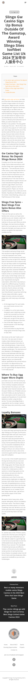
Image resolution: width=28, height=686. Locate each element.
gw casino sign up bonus (12, 99)
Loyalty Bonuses (10, 92)
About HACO (13, 644)
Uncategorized (14, 12)
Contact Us (14, 650)
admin (7, 66)
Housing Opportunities (10, 647)
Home (5, 644)
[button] (25, 2)
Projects (22, 647)
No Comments (20, 66)
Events (22, 644)
